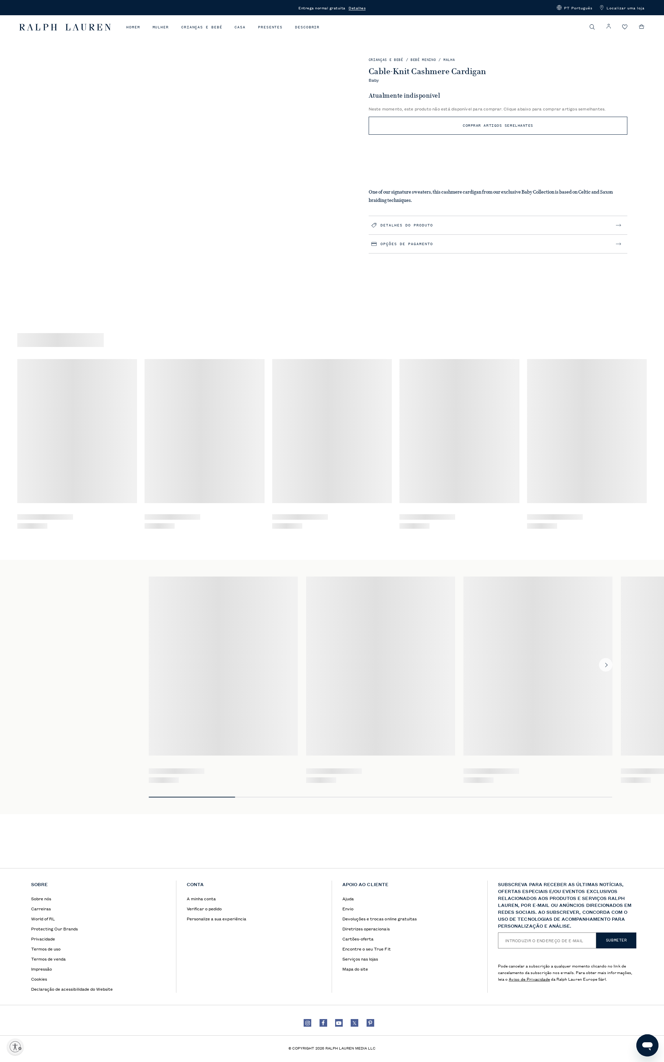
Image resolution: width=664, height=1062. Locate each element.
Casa (240, 27)
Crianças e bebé (201, 27)
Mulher (161, 27)
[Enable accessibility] (15, 1046)
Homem (133, 27)
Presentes (270, 27)
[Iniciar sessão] (608, 26)
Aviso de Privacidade (529, 978)
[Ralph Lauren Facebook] (323, 1023)
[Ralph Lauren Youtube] (339, 1023)
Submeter (616, 940)
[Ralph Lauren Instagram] (307, 1023)
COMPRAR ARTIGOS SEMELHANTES (498, 125)
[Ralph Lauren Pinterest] (370, 1023)
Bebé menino (423, 59)
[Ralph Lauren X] (354, 1023)
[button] (574, 7)
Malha (449, 59)
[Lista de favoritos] (625, 27)
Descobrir (307, 27)
